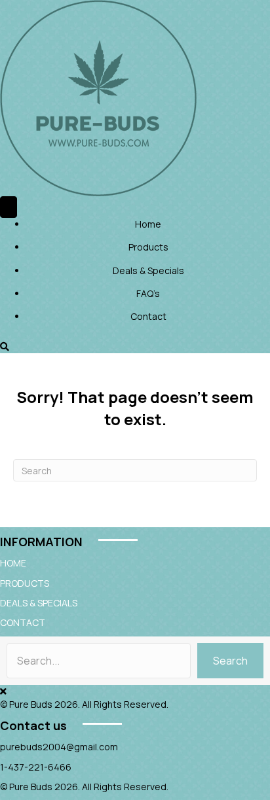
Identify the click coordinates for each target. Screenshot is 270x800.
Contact (148, 316)
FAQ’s (148, 293)
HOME (13, 563)
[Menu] (8, 207)
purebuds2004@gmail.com (59, 746)
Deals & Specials (148, 270)
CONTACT (22, 622)
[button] (230, 660)
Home (148, 224)
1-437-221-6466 (35, 767)
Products (148, 247)
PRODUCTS (24, 583)
